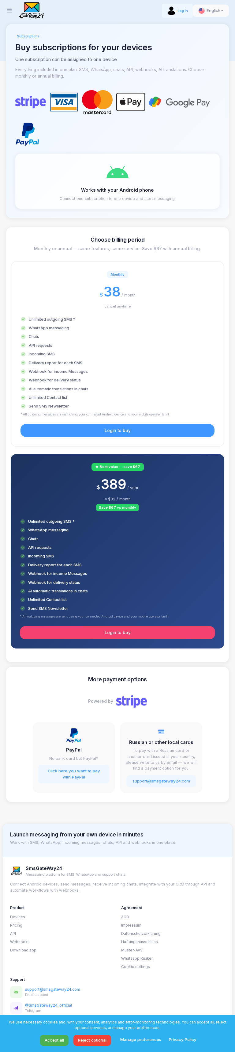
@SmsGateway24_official (48, 1005)
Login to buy (118, 430)
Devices (17, 917)
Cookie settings (135, 966)
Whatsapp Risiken (137, 958)
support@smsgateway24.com (161, 780)
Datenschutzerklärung (141, 933)
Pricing (16, 925)
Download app (23, 950)
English (213, 10)
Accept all (54, 1040)
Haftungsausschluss (139, 941)
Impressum (131, 925)
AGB (125, 917)
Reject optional (92, 1040)
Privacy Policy (182, 1039)
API (13, 933)
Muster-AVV (132, 950)
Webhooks (20, 941)
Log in (183, 11)
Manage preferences (140, 1039)
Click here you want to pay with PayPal (74, 773)
